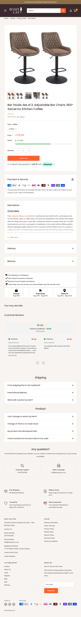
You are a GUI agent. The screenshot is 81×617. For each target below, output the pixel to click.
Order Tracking (49, 526)
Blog (5, 579)
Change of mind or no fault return (22, 424)
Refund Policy (49, 532)
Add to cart (24, 158)
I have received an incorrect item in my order (27, 438)
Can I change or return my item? (22, 416)
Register (7, 575)
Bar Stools (31, 18)
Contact (7, 566)
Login (6, 572)
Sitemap (7, 585)
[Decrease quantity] (18, 150)
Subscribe (51, 590)
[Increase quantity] (29, 150)
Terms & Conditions (50, 541)
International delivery (17, 392)
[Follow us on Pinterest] (13, 604)
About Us (7, 569)
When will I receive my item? (20, 400)
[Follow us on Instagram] (9, 604)
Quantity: (10, 150)
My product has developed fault (22, 431)
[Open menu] (5, 10)
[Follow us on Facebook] (5, 604)
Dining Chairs (21, 18)
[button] (12, 355)
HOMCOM (10, 114)
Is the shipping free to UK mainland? (23, 385)
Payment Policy (49, 538)
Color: (12, 124)
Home (6, 18)
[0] (75, 10)
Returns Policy (49, 535)
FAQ (5, 582)
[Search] (63, 10)
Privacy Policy (49, 529)
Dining (13, 18)
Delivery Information (51, 522)
